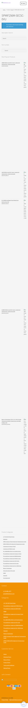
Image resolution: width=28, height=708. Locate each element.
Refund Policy (7, 668)
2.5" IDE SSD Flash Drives (8, 536)
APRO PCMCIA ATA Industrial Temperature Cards (14, 544)
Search (14, 705)
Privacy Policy (7, 662)
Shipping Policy (7, 657)
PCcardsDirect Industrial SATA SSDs (11, 561)
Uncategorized (6, 578)
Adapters (5, 539)
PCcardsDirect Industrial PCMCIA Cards (12, 558)
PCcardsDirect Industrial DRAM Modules (12, 556)
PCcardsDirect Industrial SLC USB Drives (12, 566)
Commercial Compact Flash (9, 546)
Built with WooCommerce (15, 699)
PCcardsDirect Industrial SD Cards (11, 563)
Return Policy (7, 659)
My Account (4, 705)
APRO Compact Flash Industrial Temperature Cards (14, 541)
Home (4, 9)
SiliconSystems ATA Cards (9, 570)
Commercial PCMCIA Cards (9, 549)
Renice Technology (7, 568)
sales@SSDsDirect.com (8, 593)
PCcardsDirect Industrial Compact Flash (12, 553)
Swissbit (5, 575)
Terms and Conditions (9, 665)
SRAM (4, 573)
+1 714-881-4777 (7, 591)
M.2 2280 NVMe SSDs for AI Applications (12, 551)
